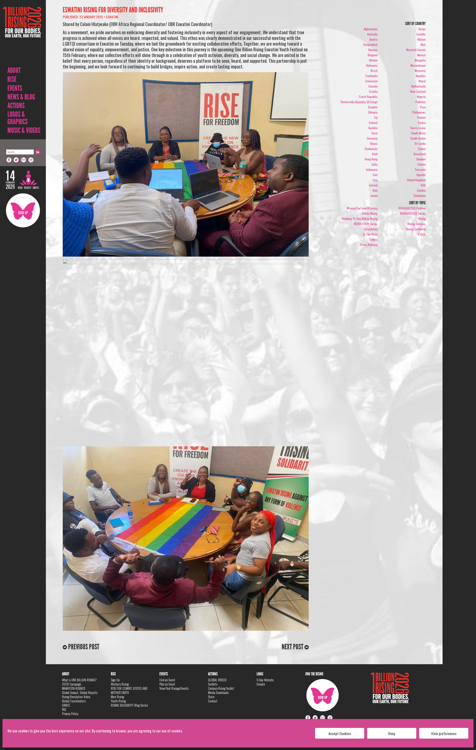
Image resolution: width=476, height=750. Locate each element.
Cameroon (371, 81)
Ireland (373, 185)
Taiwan (421, 164)
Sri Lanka (420, 143)
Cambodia (371, 76)
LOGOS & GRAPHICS (17, 118)
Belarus (373, 50)
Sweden (421, 159)
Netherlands (418, 86)
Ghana (374, 143)
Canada (373, 86)
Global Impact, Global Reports (79, 692)
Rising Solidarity (416, 229)
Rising (422, 218)
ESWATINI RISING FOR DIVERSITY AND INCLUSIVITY (113, 9)
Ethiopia (373, 112)
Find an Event (167, 679)
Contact (212, 700)
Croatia (373, 91)
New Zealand (418, 91)
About (14, 70)
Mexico (421, 55)
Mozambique (418, 65)
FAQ (64, 709)
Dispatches (371, 229)
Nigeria (421, 96)
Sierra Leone (418, 128)
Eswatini (112, 16)
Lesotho (421, 34)
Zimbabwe (420, 195)
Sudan (422, 149)
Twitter (16, 160)
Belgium (373, 55)
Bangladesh (370, 44)
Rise (11, 79)
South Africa (418, 133)
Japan (374, 195)
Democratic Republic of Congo (359, 102)
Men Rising (117, 696)
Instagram (31, 160)
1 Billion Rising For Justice (22, 34)
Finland (373, 122)
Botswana (372, 65)
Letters (374, 239)
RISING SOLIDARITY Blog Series (129, 705)
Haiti (375, 154)
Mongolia (420, 60)
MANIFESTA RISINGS (73, 688)
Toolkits (212, 684)
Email (24, 160)
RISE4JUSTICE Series (413, 213)
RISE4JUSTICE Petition (412, 208)
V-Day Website (265, 679)
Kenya (422, 29)
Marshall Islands (416, 50)
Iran (375, 175)
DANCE (66, 705)
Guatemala (371, 149)
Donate (261, 684)
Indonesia (372, 169)
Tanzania (420, 169)
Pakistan (421, 102)
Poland (421, 117)
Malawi (421, 39)
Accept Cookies (339, 733)
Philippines (419, 112)
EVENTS (14, 88)
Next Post (293, 646)
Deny (391, 733)
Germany (372, 138)
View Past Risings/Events (173, 688)
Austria (373, 39)
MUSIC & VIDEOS (23, 130)
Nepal (422, 81)
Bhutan (373, 60)
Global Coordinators (74, 700)
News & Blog (21, 96)
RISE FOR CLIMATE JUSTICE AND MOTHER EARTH (129, 690)
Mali (423, 44)
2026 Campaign (71, 684)
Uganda (421, 175)
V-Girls (422, 234)
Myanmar (420, 70)
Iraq (375, 180)
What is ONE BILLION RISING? (79, 679)
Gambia (373, 128)
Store (211, 696)
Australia (372, 34)
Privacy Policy (70, 713)
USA (423, 185)
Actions (16, 105)
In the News (370, 234)
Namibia (421, 76)
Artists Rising (370, 213)
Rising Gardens (417, 224)
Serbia (422, 122)
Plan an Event (167, 684)
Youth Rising (118, 700)
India (375, 164)
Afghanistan (371, 29)
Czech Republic (368, 96)
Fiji (376, 117)
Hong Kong (371, 159)
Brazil (374, 70)
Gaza (375, 133)
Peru (423, 107)
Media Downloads (218, 692)
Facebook (9, 160)
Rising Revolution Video (76, 696)
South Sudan (418, 138)
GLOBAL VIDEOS (217, 679)
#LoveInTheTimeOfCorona (362, 208)
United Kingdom (416, 180)
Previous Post (83, 646)
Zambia (421, 190)
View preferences (443, 733)
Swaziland (420, 154)
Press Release (369, 244)
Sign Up (23, 210)
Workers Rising (120, 684)
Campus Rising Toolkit (221, 688)
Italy (375, 190)
